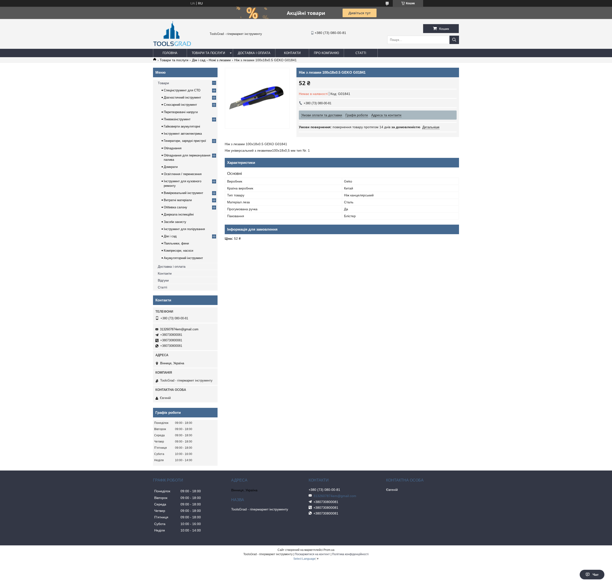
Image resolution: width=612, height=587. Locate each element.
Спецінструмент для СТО (182, 90)
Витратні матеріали (178, 200)
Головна (170, 53)
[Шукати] (454, 40)
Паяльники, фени (176, 243)
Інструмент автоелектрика (183, 133)
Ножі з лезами (220, 60)
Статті (360, 53)
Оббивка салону (175, 207)
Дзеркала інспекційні (179, 214)
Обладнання (172, 148)
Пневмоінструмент (177, 119)
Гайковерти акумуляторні (182, 126)
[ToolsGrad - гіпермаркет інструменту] (172, 47)
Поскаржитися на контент (312, 554)
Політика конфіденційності (350, 554)
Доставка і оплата (254, 53)
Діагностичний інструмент (182, 97)
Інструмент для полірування (184, 229)
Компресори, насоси (178, 250)
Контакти (292, 53)
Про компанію (326, 53)
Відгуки (163, 280)
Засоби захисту (175, 222)
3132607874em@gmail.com (179, 329)
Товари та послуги (208, 53)
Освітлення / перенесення (183, 174)
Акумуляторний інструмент (183, 258)
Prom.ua (328, 550)
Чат (596, 574)
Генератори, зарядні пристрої (185, 141)
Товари (163, 83)
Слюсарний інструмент (180, 104)
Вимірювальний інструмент (183, 193)
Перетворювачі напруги (181, 112)
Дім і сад (198, 60)
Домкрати (171, 167)
